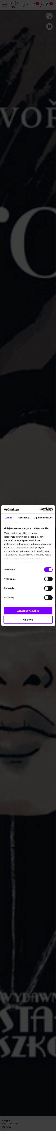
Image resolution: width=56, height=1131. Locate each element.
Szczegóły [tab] (23, 517)
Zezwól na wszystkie (28, 611)
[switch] (48, 579)
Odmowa (28, 619)
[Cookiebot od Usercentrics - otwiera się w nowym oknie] (40, 509)
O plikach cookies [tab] (43, 517)
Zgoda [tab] (8, 517)
